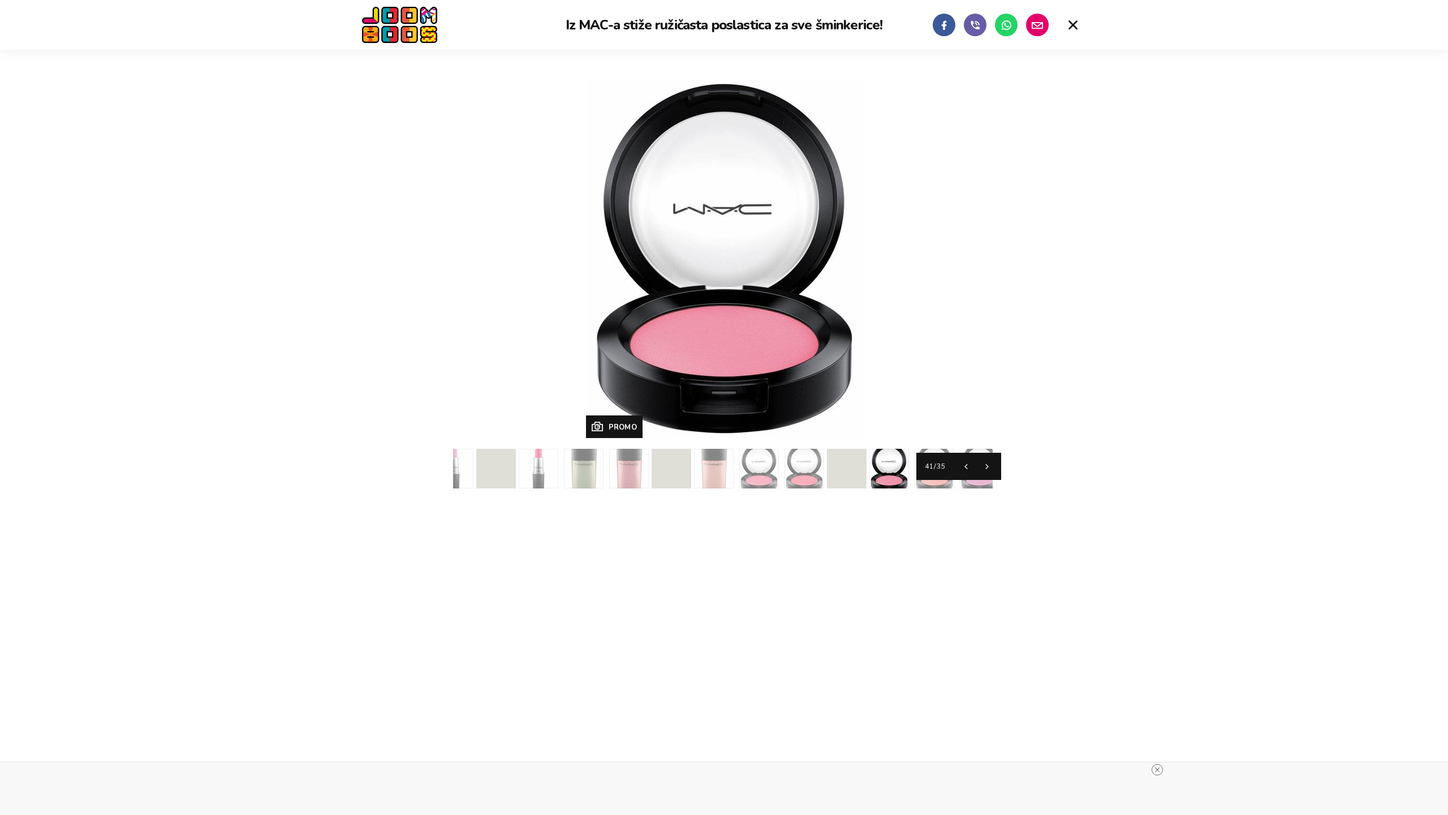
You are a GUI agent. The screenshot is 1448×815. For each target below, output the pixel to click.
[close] (1157, 769)
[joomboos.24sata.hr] (399, 25)
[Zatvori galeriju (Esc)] (1073, 25)
